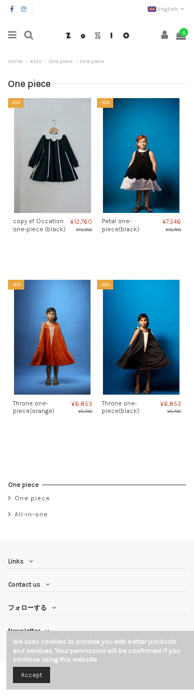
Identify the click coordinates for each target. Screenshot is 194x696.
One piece (23, 484)
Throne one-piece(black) (121, 407)
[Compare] (46, 209)
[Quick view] (59, 209)
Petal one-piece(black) (121, 224)
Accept (31, 675)
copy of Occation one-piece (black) (39, 224)
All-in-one (31, 514)
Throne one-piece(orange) (33, 407)
